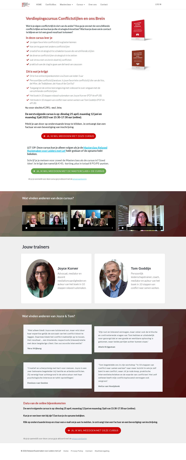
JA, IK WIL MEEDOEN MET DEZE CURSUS (70, 136)
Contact (104, 5)
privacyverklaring (79, 438)
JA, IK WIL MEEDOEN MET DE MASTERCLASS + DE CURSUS (70, 171)
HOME (39, 5)
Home (66, 451)
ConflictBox (51, 5)
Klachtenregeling (102, 451)
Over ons (93, 5)
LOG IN (158, 4)
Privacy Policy (77, 451)
